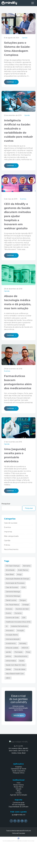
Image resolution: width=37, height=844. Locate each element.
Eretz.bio (9, 609)
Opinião (24, 38)
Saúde (21, 661)
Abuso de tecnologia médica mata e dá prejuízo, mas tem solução (17, 302)
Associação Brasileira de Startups (17, 579)
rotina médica (11, 661)
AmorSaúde (10, 570)
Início (18, 783)
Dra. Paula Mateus (12, 605)
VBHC (8, 678)
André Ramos (23, 570)
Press (28, 652)
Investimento (11, 643)
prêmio (8, 656)
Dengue (23, 600)
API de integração (18, 805)
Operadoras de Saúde (18, 769)
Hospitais (18, 767)
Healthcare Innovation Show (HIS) (18, 622)
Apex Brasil (10, 574)
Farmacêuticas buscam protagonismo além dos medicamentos (18, 382)
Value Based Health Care (15, 674)
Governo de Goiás (12, 618)
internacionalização (13, 639)
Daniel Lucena (11, 600)
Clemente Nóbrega (13, 596)
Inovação (20, 630)
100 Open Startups (12, 566)
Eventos (23, 199)
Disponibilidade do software (18, 807)
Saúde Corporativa (18, 771)
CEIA (23, 587)
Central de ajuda (18, 803)
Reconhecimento (11, 549)
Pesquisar (6, 504)
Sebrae (8, 669)
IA (6, 626)
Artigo (19, 574)
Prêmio (7, 545)
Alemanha (26, 566)
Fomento (18, 613)
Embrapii (26, 605)
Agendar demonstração (18, 795)
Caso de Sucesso (12, 587)
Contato (18, 793)
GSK (23, 618)
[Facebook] (14, 820)
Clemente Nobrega (13, 592)
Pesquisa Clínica (18, 773)
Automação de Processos (15, 583)
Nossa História (18, 785)
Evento (8, 613)
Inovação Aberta (12, 635)
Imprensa (8, 532)
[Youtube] (22, 820)
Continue (10, 82)
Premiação (18, 652)
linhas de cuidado (12, 648)
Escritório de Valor (22, 609)
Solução (18, 789)
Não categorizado (11, 536)
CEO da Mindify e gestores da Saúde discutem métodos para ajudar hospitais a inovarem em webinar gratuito (17, 216)
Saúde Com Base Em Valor (15, 665)
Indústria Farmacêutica (19, 626)
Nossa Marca (18, 787)
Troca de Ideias (19, 669)
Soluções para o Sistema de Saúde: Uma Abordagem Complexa (17, 49)
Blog (18, 791)
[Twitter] (25, 820)
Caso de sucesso (10, 523)
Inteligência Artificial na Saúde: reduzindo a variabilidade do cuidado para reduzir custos (18, 130)
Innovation (10, 630)
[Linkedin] (18, 820)
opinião (8, 652)
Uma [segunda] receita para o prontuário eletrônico (15, 455)
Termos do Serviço (31, 840)
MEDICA (25, 648)
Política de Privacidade (18, 833)
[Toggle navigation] (32, 3)
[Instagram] (11, 820)
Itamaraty (22, 643)
